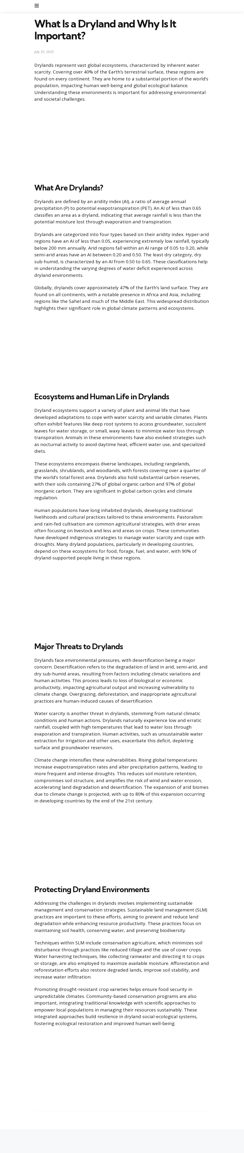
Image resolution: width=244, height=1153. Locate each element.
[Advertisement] (122, 141)
